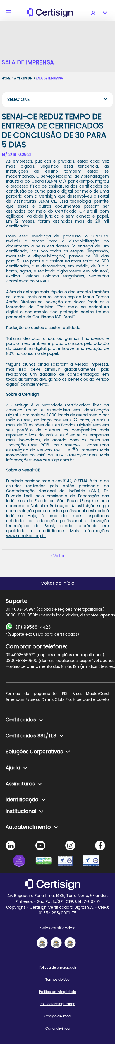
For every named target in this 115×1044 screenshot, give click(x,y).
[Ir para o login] (96, 13)
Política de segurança (57, 1004)
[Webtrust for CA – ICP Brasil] (24, 862)
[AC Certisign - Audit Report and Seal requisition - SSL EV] (56, 942)
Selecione (18, 99)
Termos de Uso (57, 979)
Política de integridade (57, 992)
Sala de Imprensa (49, 78)
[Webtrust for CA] (46, 862)
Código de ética (57, 1016)
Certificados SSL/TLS (31, 736)
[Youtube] (40, 845)
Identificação (22, 799)
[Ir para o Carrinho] (104, 13)
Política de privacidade (57, 967)
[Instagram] (70, 845)
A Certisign (23, 78)
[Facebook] (100, 845)
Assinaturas (20, 784)
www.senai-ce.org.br (26, 536)
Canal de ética (57, 1028)
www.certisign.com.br (53, 460)
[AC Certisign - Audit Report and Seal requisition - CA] (70, 942)
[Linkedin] (10, 845)
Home (6, 78)
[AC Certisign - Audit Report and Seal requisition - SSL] (42, 942)
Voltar (58, 556)
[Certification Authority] (69, 862)
